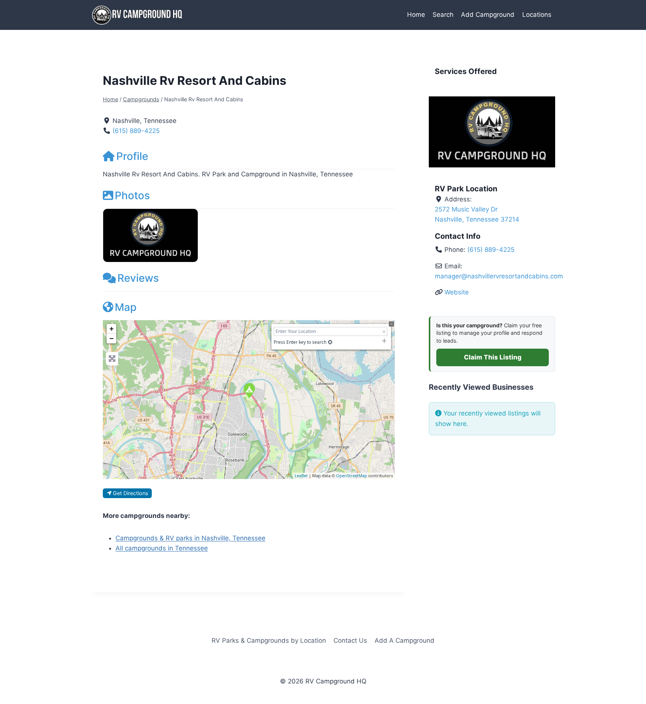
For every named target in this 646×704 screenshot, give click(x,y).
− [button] (112, 338)
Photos (132, 195)
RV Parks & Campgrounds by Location (269, 640)
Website (456, 292)
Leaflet (301, 475)
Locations (536, 14)
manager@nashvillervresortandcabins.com (499, 276)
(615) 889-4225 (136, 131)
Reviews (138, 278)
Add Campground (487, 14)
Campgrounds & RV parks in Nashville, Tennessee (190, 538)
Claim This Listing (493, 357)
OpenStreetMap (351, 475)
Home (416, 14)
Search (443, 14)
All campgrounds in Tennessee (162, 548)
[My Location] (330, 342)
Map (125, 307)
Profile (132, 156)
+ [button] (112, 329)
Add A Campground (404, 640)
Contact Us (350, 640)
